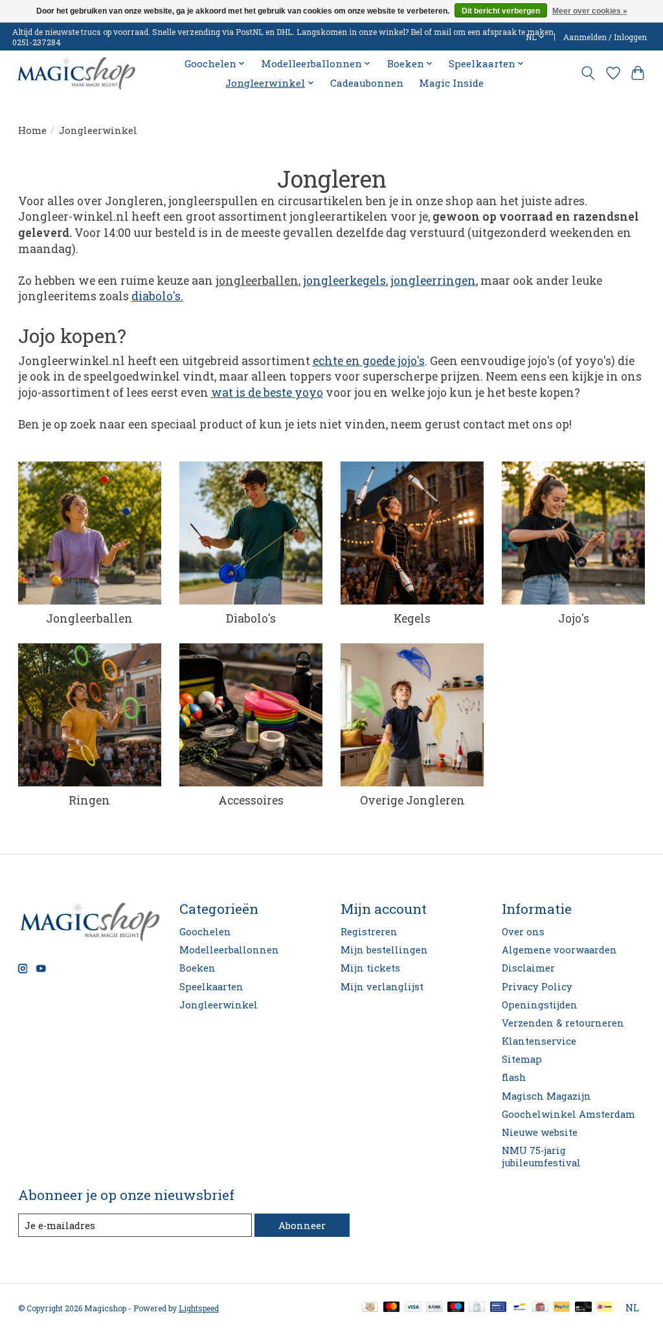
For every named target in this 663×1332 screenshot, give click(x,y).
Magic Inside (451, 82)
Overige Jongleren (412, 800)
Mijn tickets (370, 968)
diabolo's (156, 296)
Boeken (197, 968)
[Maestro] (455, 1308)
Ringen (89, 800)
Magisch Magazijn (546, 1096)
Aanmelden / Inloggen (605, 37)
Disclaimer (528, 968)
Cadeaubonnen (366, 82)
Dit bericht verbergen (501, 11)
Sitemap (522, 1059)
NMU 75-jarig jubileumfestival (541, 1156)
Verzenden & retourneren (563, 1023)
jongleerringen (433, 280)
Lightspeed (199, 1308)
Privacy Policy (537, 987)
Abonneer (302, 1225)
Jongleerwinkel (218, 1005)
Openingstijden (540, 1005)
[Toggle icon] (587, 73)
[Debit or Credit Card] (583, 1308)
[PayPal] (562, 1308)
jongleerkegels (344, 280)
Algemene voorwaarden (559, 950)
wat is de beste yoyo (267, 392)
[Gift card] (540, 1308)
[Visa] (413, 1308)
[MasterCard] (391, 1308)
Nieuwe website (540, 1132)
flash (514, 1077)
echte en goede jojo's (369, 360)
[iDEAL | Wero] (604, 1308)
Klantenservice (539, 1041)
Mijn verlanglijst (382, 987)
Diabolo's (251, 618)
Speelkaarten (211, 987)
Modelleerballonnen (229, 950)
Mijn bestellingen (384, 950)
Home (32, 130)
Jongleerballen (89, 618)
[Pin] (498, 1308)
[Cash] (370, 1308)
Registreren (369, 932)
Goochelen (205, 932)
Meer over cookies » (589, 11)
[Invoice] (477, 1308)
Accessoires (251, 800)
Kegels (412, 618)
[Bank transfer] (434, 1308)
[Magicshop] (76, 73)
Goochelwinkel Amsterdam (568, 1114)
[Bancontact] (519, 1308)
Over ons (523, 932)
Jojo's (573, 618)
